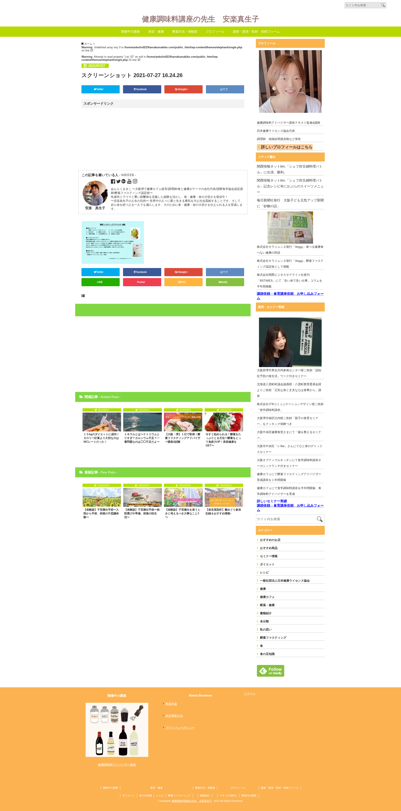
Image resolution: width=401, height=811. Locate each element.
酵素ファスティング (273, 637)
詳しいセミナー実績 (272, 501)
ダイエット (267, 564)
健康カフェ (267, 597)
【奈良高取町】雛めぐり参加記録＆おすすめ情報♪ (223, 511)
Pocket (141, 282)
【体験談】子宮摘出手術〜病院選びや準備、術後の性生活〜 (142, 513)
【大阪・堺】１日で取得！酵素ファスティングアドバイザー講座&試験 (182, 438)
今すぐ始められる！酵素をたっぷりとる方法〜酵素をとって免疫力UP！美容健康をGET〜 (223, 440)
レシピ (264, 572)
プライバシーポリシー (180, 727)
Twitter (100, 89)
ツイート (250, 693)
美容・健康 (156, 31)
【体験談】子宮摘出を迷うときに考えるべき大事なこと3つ (182, 513)
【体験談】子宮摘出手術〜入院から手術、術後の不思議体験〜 (101, 513)
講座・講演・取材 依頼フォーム (256, 31)
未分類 (264, 621)
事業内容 (171, 703)
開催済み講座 (248, 795)
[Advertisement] (117, 139)
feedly (224, 282)
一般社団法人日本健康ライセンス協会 (285, 580)
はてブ (224, 89)
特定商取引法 (174, 715)
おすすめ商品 (269, 548)
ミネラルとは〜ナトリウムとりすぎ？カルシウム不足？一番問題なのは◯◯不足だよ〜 (142, 438)
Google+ (183, 89)
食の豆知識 (267, 654)
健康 (263, 588)
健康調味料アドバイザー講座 (117, 764)
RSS (182, 282)
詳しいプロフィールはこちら (287, 147)
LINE (100, 282)
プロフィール (215, 31)
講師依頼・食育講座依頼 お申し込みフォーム (290, 296)
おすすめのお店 (270, 540)
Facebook (141, 89)
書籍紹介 (266, 613)
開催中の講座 (130, 31)
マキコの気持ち (228, 795)
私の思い (266, 629)
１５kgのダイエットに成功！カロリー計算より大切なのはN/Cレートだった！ (101, 438)
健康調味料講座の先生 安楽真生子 (200, 19)
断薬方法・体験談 (184, 31)
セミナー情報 (269, 556)
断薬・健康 (267, 605)
